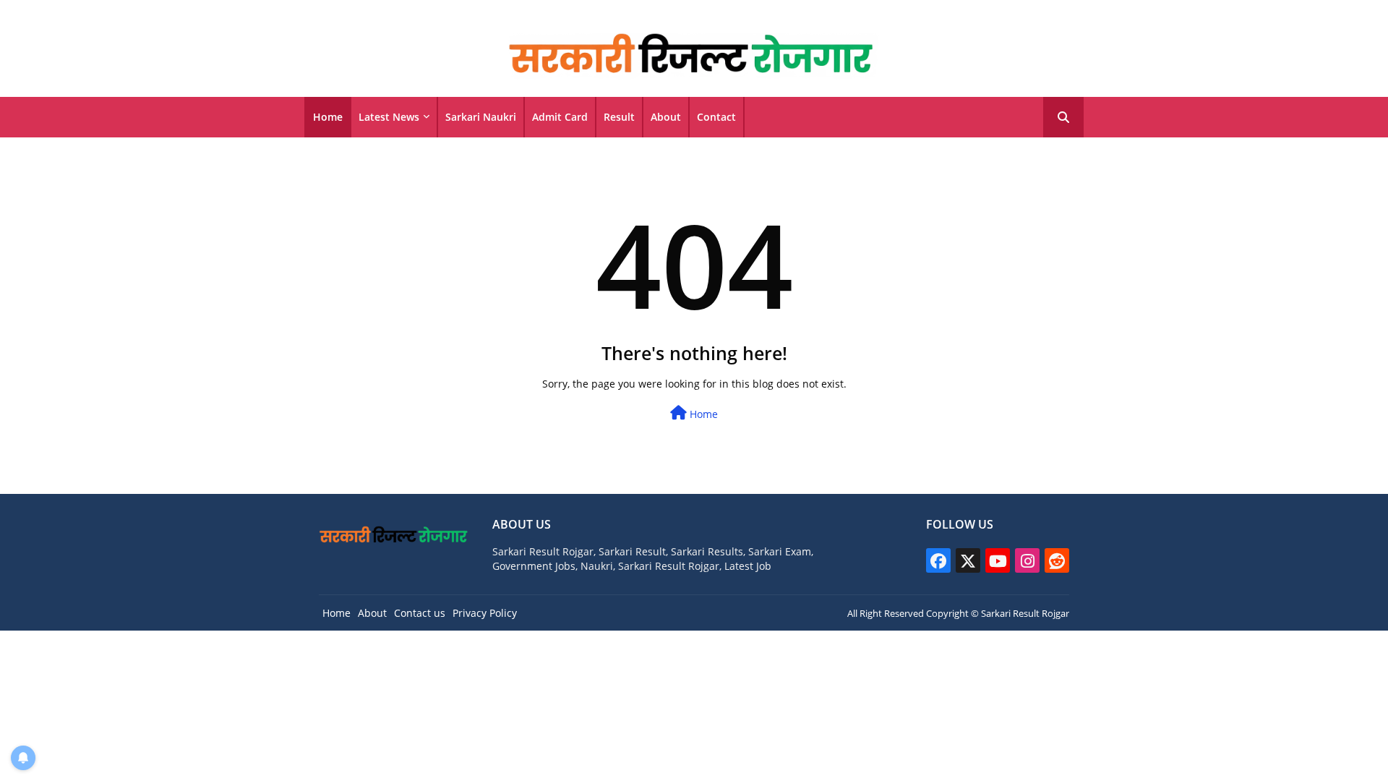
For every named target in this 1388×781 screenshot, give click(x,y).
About (666, 117)
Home (328, 117)
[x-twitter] (968, 560)
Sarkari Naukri (480, 117)
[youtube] (997, 560)
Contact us (419, 613)
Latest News (389, 117)
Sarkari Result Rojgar (1025, 613)
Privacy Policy (485, 613)
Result (619, 117)
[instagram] (1027, 560)
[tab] (327, 117)
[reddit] (1057, 560)
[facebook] (938, 560)
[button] (1063, 117)
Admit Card (560, 117)
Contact (716, 117)
